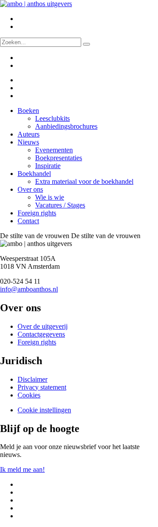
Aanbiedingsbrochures (66, 126)
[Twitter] (23, 80)
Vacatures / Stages (60, 205)
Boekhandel (34, 173)
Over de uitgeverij (43, 326)
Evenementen (54, 150)
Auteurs (29, 134)
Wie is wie (49, 197)
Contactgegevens (41, 334)
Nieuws (28, 142)
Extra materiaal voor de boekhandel (84, 181)
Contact (28, 221)
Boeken (28, 110)
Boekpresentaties (58, 158)
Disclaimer (32, 379)
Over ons (30, 189)
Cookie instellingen (44, 410)
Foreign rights (37, 213)
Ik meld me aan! (22, 469)
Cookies (29, 395)
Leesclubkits (52, 118)
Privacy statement (42, 387)
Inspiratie (48, 165)
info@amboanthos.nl (29, 289)
